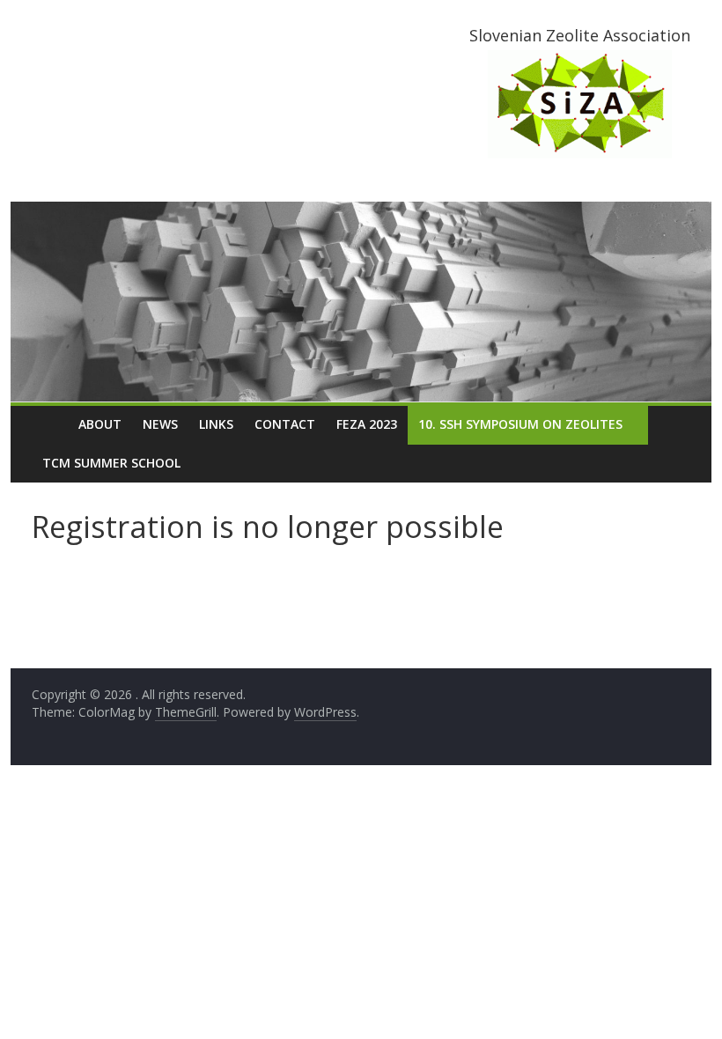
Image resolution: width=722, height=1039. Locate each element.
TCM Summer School (111, 462)
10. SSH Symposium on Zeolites (520, 424)
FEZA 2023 (366, 424)
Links (216, 424)
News (160, 424)
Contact (284, 424)
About (100, 424)
